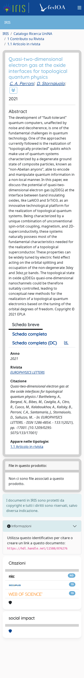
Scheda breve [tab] (25, 324)
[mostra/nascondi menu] (79, 8)
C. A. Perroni (21, 83)
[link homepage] (16, 8)
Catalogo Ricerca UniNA (33, 33)
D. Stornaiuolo (51, 83)
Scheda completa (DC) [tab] (34, 342)
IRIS (6, 33)
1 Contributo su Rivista (25, 38)
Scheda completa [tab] (29, 334)
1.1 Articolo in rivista (23, 44)
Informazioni (21, 526)
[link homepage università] (53, 8)
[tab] (66, 342)
